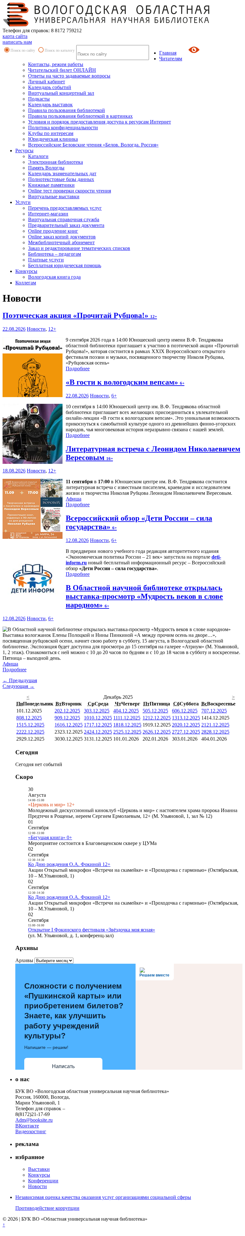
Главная (167, 53)
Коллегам (25, 282)
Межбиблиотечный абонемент (61, 242)
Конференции (43, 1180)
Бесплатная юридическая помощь (64, 265)
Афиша (73, 498)
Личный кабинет (46, 81)
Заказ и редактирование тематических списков (79, 248)
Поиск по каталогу (60, 50)
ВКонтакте (27, 1125)
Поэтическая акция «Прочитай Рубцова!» (80, 315)
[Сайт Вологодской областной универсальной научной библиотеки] (107, 24)
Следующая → (18, 686)
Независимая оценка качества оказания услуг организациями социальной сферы (103, 1197)
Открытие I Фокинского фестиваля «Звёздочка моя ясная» (91, 929)
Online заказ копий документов (62, 236)
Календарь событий (49, 87)
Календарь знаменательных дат (62, 173)
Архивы (24, 960)
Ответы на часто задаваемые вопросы (69, 76)
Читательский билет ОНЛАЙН (62, 70)
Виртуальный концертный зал (61, 93)
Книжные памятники (51, 185)
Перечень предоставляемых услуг (65, 208)
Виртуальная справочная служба (63, 219)
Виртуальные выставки (53, 196)
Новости (36, 329)
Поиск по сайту (23, 50)
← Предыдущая (20, 680)
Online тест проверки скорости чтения (69, 190)
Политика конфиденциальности (63, 127)
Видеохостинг (30, 1131)
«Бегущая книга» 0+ (50, 837)
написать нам (17, 42)
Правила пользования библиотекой (66, 110)
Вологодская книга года (54, 277)
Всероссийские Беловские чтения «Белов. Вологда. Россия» (93, 144)
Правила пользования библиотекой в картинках (80, 116)
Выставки (39, 1169)
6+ (114, 395)
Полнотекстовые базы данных (61, 179)
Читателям (170, 58)
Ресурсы (24, 150)
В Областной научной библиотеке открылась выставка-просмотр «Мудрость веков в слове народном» (144, 596)
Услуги (23, 202)
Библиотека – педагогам (54, 254)
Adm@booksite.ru (34, 1120)
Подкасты (39, 99)
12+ (52, 329)
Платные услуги (46, 259)
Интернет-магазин (48, 213)
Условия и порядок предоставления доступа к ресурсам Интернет (99, 121)
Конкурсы (26, 271)
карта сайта (15, 36)
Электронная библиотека (55, 162)
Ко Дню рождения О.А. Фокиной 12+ (69, 864)
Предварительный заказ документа (66, 225)
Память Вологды (46, 167)
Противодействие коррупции (47, 1208)
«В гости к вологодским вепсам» (125, 382)
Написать (63, 1066)
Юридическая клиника (53, 139)
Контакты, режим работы (55, 64)
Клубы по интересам (50, 133)
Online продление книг (53, 231)
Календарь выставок (50, 104)
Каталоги (38, 156)
